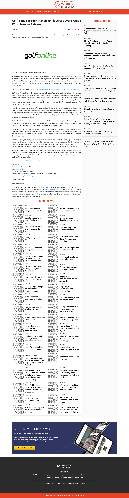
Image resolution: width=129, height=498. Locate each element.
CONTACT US (55, 11)
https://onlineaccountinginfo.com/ (37, 161)
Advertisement (73, 483)
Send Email (19, 169)
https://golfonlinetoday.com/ (27, 176)
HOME (28, 11)
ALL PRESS (46, 11)
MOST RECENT (36, 11)
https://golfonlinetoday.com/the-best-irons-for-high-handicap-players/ (55, 89)
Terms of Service (48, 483)
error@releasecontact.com (53, 189)
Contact (83, 483)
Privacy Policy (61, 483)
